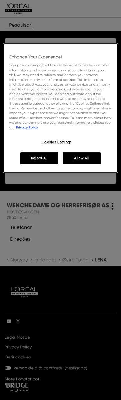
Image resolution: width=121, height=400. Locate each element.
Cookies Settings (57, 142)
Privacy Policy (27, 127)
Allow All (81, 158)
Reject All (39, 158)
